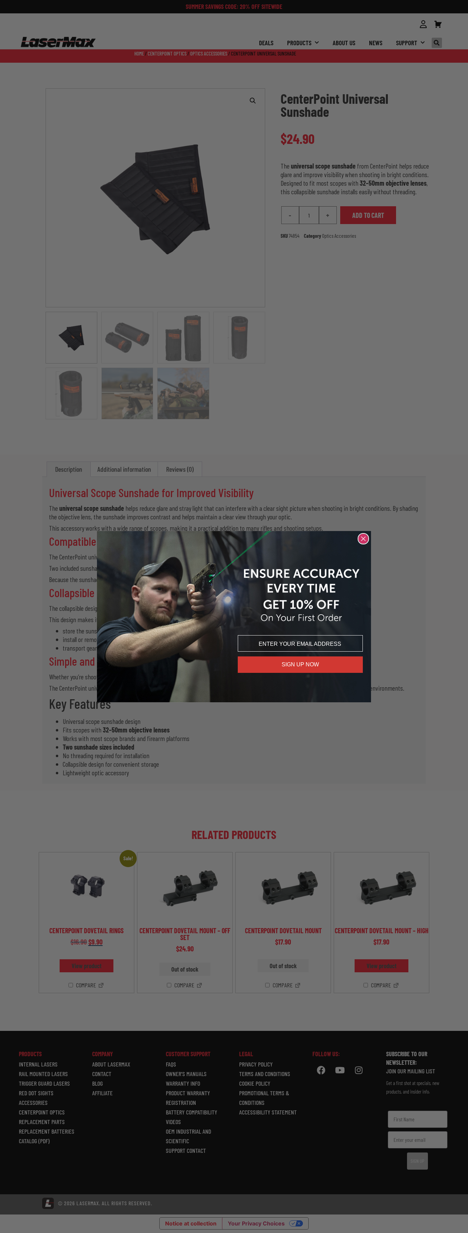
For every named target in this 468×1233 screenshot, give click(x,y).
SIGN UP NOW (300, 664)
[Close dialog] (363, 539)
